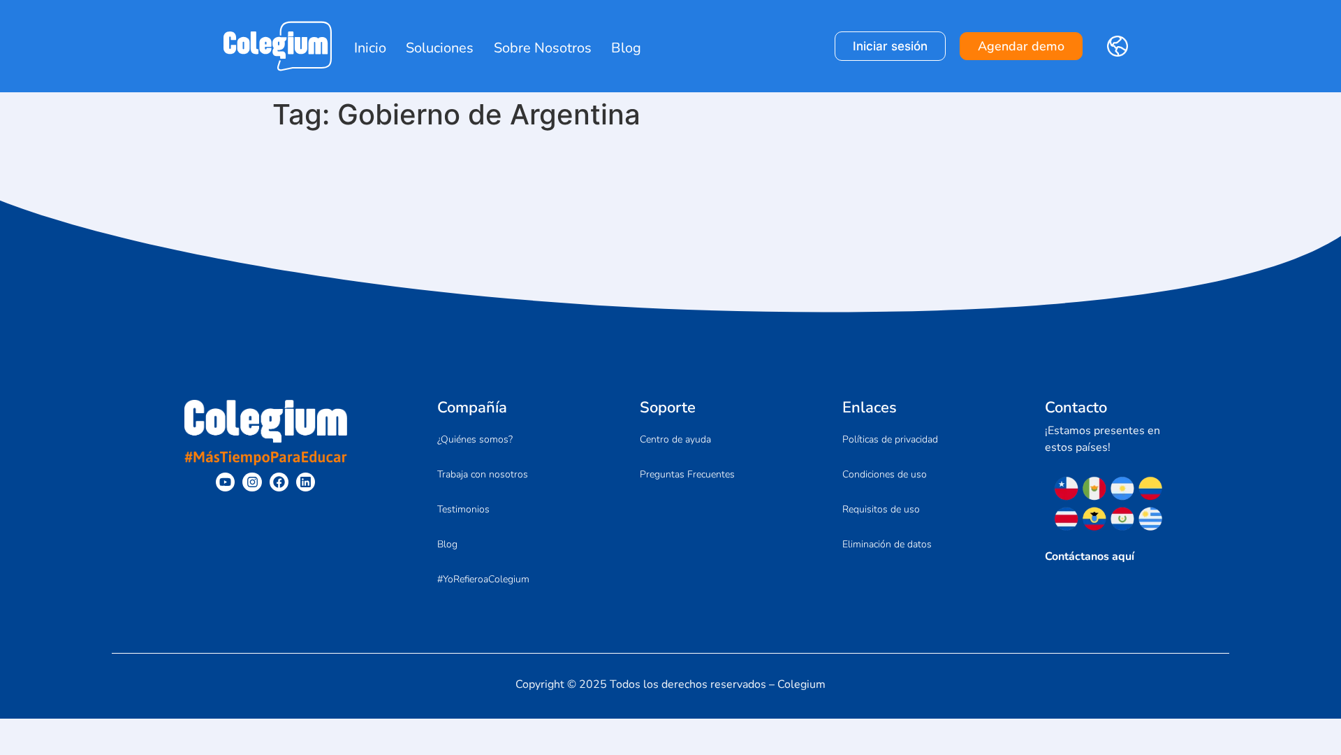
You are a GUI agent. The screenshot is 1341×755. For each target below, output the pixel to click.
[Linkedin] (305, 482)
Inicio (370, 47)
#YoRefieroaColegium (483, 579)
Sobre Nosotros (543, 47)
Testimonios (463, 509)
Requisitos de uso (881, 509)
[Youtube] (225, 482)
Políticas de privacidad (890, 439)
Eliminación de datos (887, 544)
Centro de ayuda (675, 439)
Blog (626, 47)
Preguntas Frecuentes (687, 474)
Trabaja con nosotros (482, 474)
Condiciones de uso (884, 474)
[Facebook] (279, 482)
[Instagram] (251, 482)
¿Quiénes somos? (475, 439)
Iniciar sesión (890, 46)
